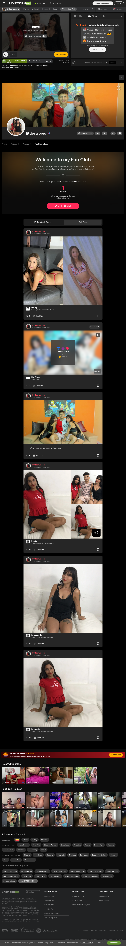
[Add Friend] (113, 133)
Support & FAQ (104, 896)
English (31, 892)
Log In (119, 3)
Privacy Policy (49, 896)
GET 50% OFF (116, 755)
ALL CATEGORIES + (28, 881)
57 (30, 550)
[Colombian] (17, 840)
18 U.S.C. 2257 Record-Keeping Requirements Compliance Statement (99, 930)
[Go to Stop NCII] (50, 930)
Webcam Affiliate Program (81, 905)
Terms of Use (49, 900)
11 (30, 456)
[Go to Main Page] (20, 3)
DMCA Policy (49, 905)
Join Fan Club (64, 206)
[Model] (121, 77)
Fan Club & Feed (41, 144)
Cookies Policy (49, 909)
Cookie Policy (87, 943)
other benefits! (102, 45)
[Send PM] (119, 133)
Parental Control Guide (52, 913)
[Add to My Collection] (98, 316)
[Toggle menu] (4, 3)
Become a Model (78, 896)
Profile (26, 9)
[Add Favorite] (5, 54)
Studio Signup (77, 900)
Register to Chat (97, 49)
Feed (55, 9)
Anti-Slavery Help (50, 918)
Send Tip (39, 316)
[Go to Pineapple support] (38, 930)
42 (30, 738)
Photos (46, 9)
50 (30, 644)
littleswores (38, 231)
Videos (35, 9)
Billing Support (104, 900)
